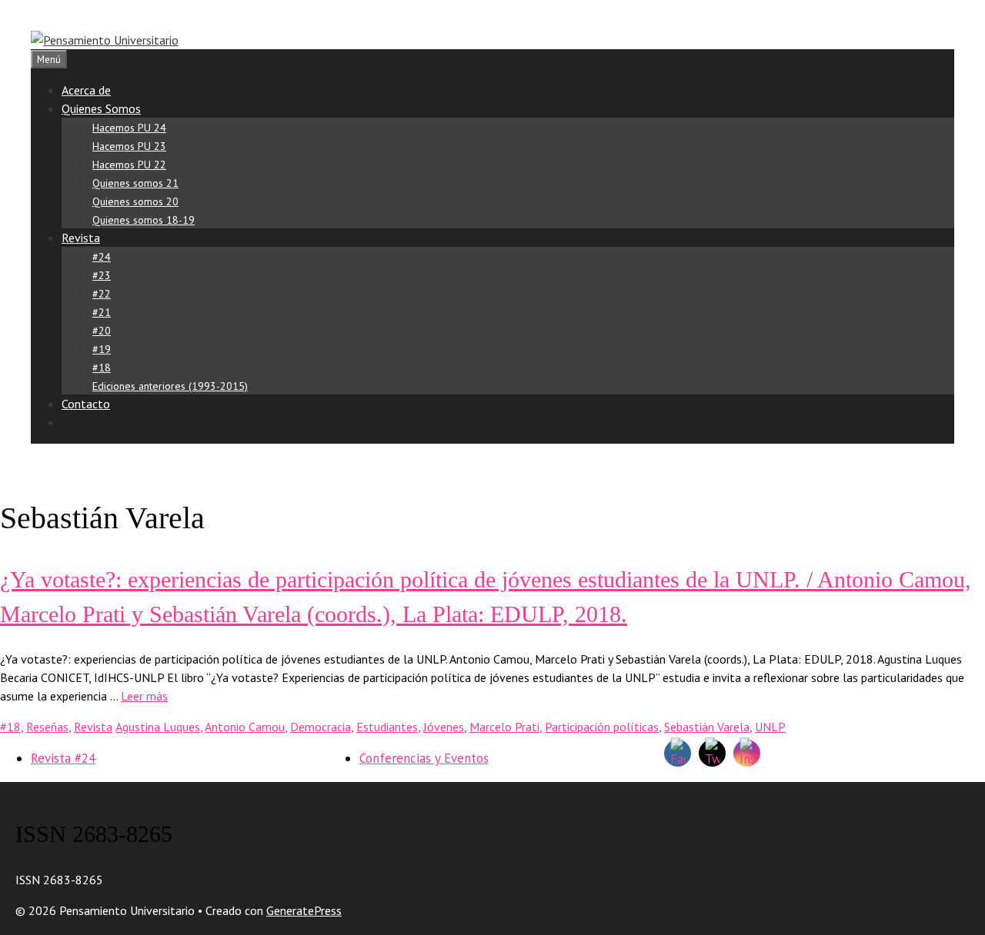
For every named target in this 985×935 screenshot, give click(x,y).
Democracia (320, 726)
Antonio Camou (245, 726)
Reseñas (47, 726)
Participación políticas (602, 726)
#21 (101, 312)
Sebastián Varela (707, 726)
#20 (101, 331)
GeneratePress (304, 910)
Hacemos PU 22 (129, 164)
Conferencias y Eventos (424, 758)
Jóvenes (443, 726)
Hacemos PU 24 (129, 128)
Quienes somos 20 (135, 201)
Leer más (144, 696)
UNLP (770, 726)
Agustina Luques (157, 726)
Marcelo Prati (504, 726)
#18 (101, 367)
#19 (101, 349)
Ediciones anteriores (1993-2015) (170, 386)
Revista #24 (63, 758)
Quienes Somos (101, 108)
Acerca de (86, 90)
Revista (81, 237)
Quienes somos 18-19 (143, 220)
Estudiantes (387, 726)
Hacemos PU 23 (129, 146)
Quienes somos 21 (135, 183)
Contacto (86, 403)
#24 (101, 257)
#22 (101, 294)
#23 (101, 275)
